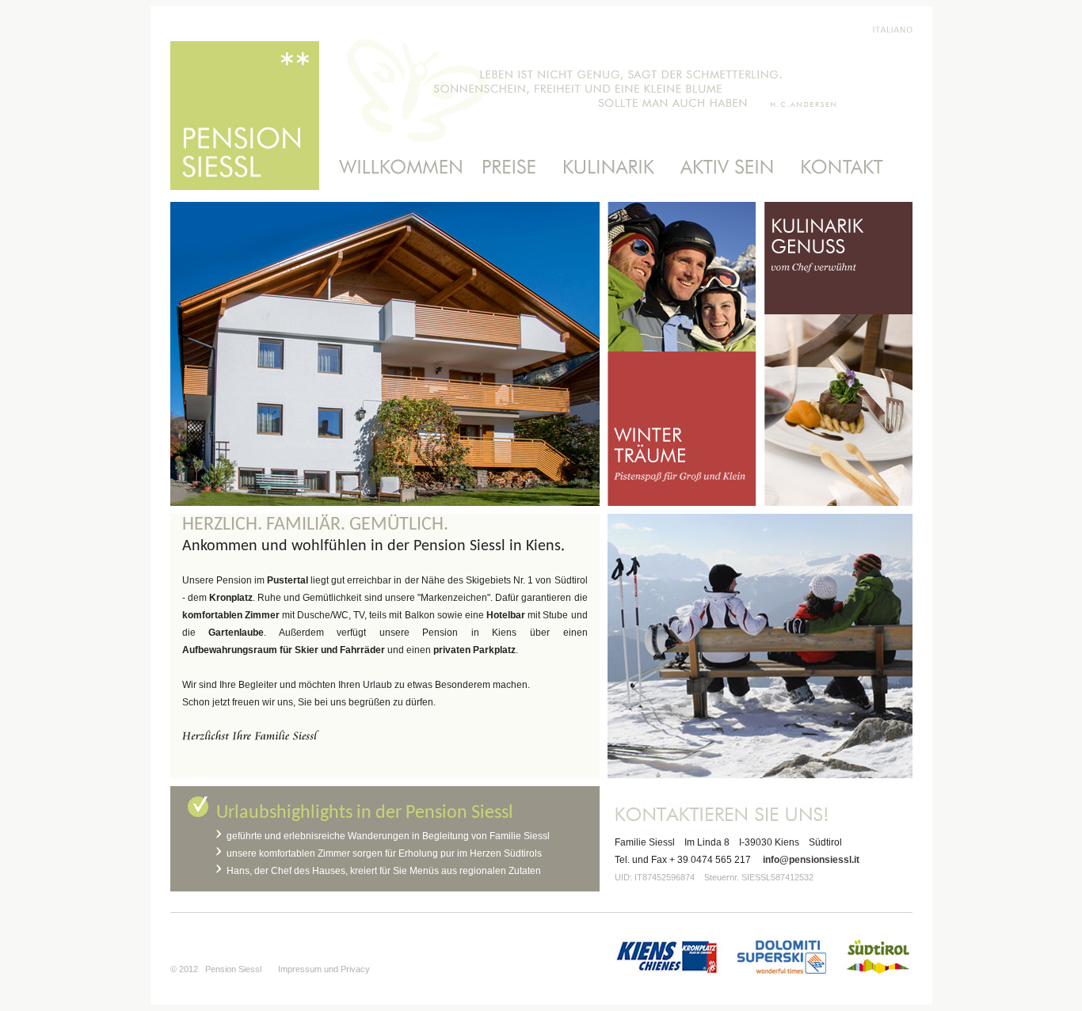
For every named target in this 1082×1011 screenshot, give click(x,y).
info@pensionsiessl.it (811, 859)
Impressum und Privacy (324, 969)
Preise (510, 167)
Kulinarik (608, 167)
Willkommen (394, 167)
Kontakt (849, 167)
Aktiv (728, 167)
